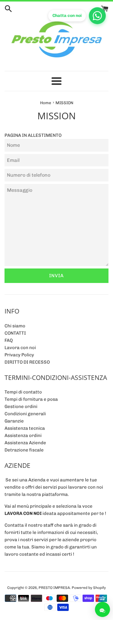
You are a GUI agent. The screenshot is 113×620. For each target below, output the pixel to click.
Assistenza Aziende (25, 442)
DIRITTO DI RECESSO (27, 362)
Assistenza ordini (23, 435)
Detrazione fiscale (24, 450)
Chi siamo (15, 326)
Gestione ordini (21, 406)
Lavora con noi (20, 347)
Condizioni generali (25, 413)
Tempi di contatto (23, 392)
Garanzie (14, 421)
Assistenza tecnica (25, 428)
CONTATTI (15, 333)
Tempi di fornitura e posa (31, 399)
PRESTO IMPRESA (54, 588)
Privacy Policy (19, 355)
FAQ (9, 340)
